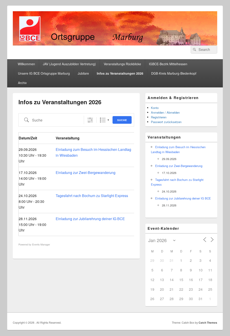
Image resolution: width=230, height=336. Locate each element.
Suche (122, 120)
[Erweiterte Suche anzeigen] (90, 120)
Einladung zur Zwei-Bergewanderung (85, 172)
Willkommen (26, 64)
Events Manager (41, 244)
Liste (103, 120)
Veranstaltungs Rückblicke (122, 64)
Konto (155, 108)
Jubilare (83, 73)
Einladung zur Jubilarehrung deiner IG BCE (90, 218)
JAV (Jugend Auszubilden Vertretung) (69, 64)
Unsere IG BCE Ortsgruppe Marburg (44, 73)
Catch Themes (208, 323)
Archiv (22, 82)
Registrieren (158, 117)
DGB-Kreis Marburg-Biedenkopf (173, 73)
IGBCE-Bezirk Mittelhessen (168, 64)
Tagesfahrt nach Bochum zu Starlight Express (92, 195)
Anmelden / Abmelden (165, 112)
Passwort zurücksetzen (166, 122)
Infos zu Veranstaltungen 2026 (120, 73)
